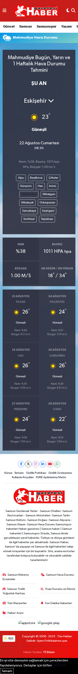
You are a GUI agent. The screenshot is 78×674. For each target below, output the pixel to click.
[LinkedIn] (42, 464)
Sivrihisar (29, 218)
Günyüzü (26, 185)
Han (40, 185)
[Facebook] (21, 464)
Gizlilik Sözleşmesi (60, 472)
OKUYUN (59, 665)
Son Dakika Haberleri (58, 603)
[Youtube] (50, 464)
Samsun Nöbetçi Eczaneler (16, 577)
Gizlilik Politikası (36, 472)
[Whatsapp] (57, 464)
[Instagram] (35, 464)
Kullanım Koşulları (23, 477)
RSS (10, 638)
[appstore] (27, 624)
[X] (28, 464)
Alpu (21, 177)
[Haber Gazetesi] (36, 11)
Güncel (8, 26)
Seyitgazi (48, 210)
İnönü (52, 185)
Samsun (25, 26)
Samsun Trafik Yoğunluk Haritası (14, 591)
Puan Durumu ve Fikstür (60, 588)
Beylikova (36, 177)
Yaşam (66, 26)
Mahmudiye (28, 194)
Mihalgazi (49, 194)
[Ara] (73, 10)
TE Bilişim (49, 652)
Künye (8, 472)
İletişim (19, 472)
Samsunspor (47, 26)
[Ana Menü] (4, 10)
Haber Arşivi (15, 612)
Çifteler (53, 177)
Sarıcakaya (29, 210)
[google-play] (49, 624)
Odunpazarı (47, 202)
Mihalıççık (27, 202)
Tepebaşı (47, 218)
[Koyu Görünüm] (68, 10)
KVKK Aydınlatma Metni (51, 477)
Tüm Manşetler (17, 603)
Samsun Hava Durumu (60, 574)
